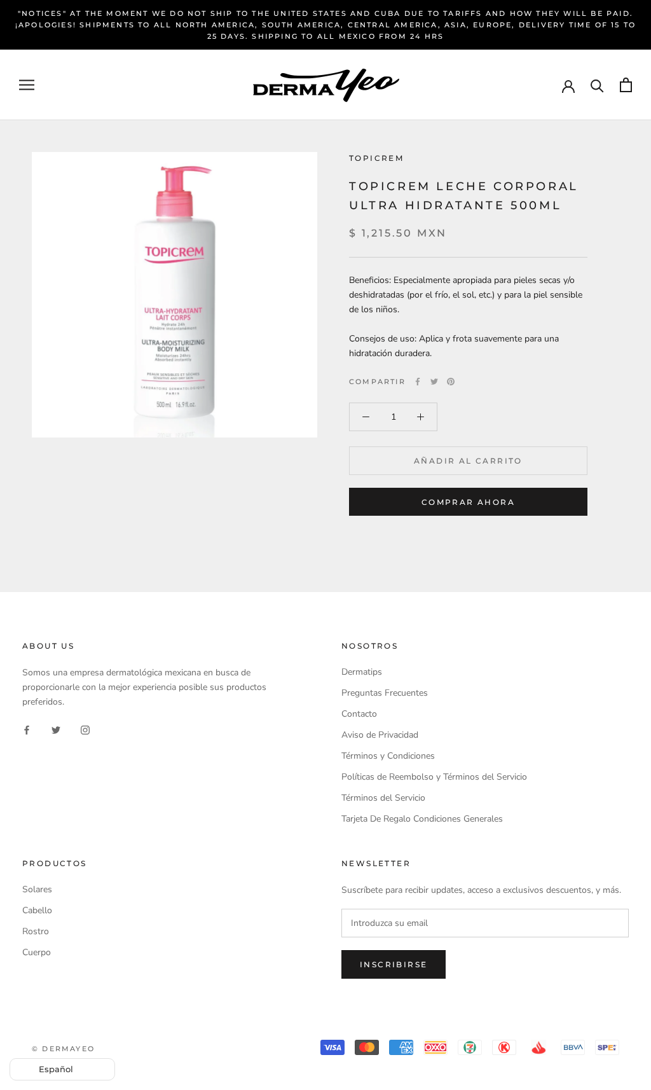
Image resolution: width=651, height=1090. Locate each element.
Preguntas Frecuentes (384, 693)
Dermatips (361, 672)
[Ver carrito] (626, 85)
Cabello (37, 910)
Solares (37, 889)
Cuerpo (36, 952)
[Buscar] (597, 85)
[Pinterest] (451, 381)
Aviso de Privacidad (379, 735)
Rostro (35, 931)
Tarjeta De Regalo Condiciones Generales (422, 819)
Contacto (359, 714)
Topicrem (376, 158)
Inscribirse (393, 964)
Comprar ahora (468, 502)
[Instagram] (85, 729)
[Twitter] (434, 381)
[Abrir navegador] (26, 84)
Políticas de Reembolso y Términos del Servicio (434, 777)
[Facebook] (417, 381)
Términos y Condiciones (388, 756)
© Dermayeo (63, 1048)
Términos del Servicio (383, 798)
